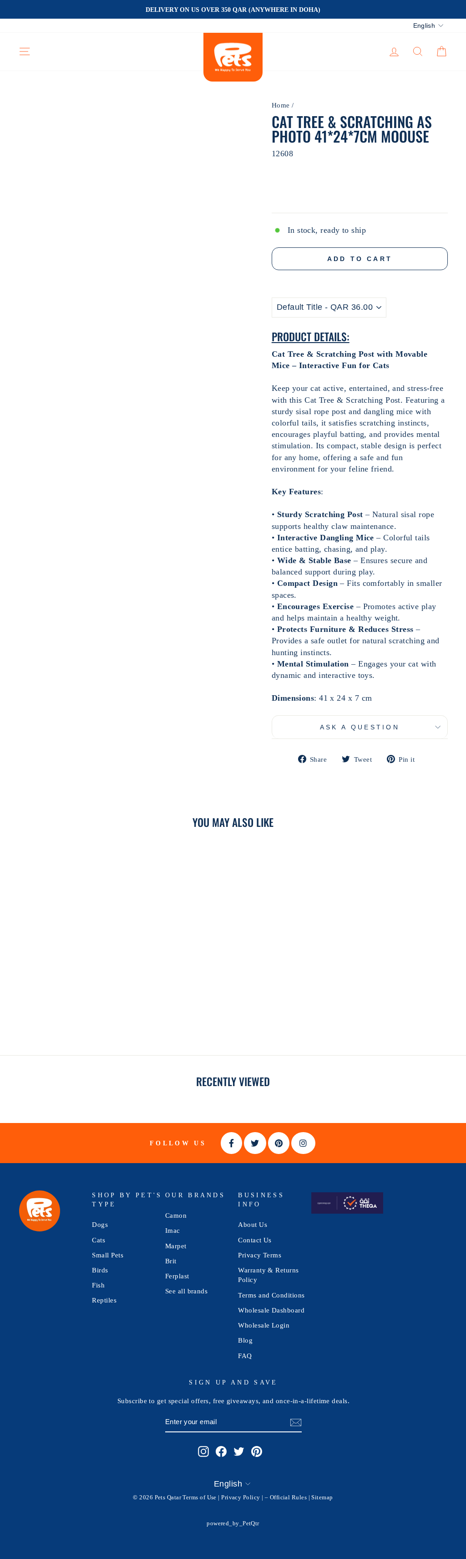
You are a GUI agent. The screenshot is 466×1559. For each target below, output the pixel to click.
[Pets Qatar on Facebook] (221, 1451)
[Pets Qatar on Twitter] (238, 1451)
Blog (245, 1340)
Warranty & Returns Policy (268, 1274)
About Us (252, 1224)
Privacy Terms (259, 1255)
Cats (98, 1240)
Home (281, 105)
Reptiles (104, 1300)
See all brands (186, 1291)
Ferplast (177, 1276)
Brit (171, 1261)
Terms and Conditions (271, 1295)
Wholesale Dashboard (271, 1310)
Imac (172, 1230)
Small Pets (107, 1255)
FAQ (245, 1355)
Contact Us (255, 1240)
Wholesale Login (263, 1325)
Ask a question (360, 727)
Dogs (100, 1224)
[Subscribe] (296, 1422)
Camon (176, 1215)
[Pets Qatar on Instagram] (203, 1451)
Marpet (176, 1246)
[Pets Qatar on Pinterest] (256, 1451)
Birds (100, 1270)
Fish (98, 1285)
